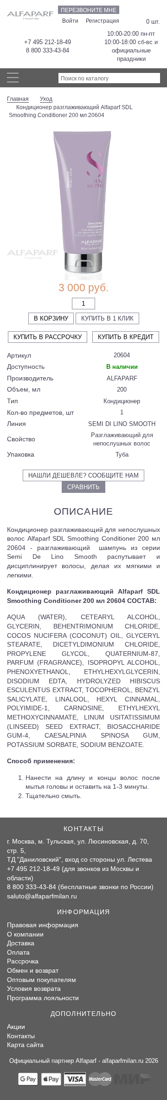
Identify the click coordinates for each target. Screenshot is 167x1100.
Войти (70, 21)
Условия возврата (34, 988)
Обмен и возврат (32, 970)
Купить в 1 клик (107, 318)
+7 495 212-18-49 (47, 42)
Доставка (20, 943)
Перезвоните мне (88, 10)
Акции (16, 1026)
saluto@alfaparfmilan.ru (42, 896)
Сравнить (83, 487)
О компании (25, 934)
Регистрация (102, 21)
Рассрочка (23, 961)
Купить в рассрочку (47, 337)
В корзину (51, 318)
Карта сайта (25, 1044)
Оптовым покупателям (41, 979)
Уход (46, 99)
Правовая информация (42, 925)
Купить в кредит (126, 337)
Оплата (18, 952)
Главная (18, 99)
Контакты (21, 1036)
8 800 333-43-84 (47, 50)
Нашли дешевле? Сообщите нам (83, 475)
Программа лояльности (43, 998)
